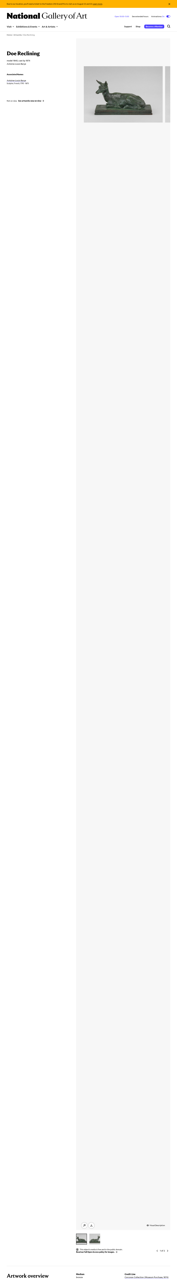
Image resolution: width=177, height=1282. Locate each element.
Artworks (17, 35)
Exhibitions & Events (26, 26)
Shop (138, 26)
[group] (81, 1239)
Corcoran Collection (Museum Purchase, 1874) (147, 1277)
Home (9, 35)
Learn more (97, 4)
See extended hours (140, 16)
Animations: (158, 16)
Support (128, 26)
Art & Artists (48, 26)
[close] (169, 4)
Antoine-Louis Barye (16, 80)
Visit (9, 26)
